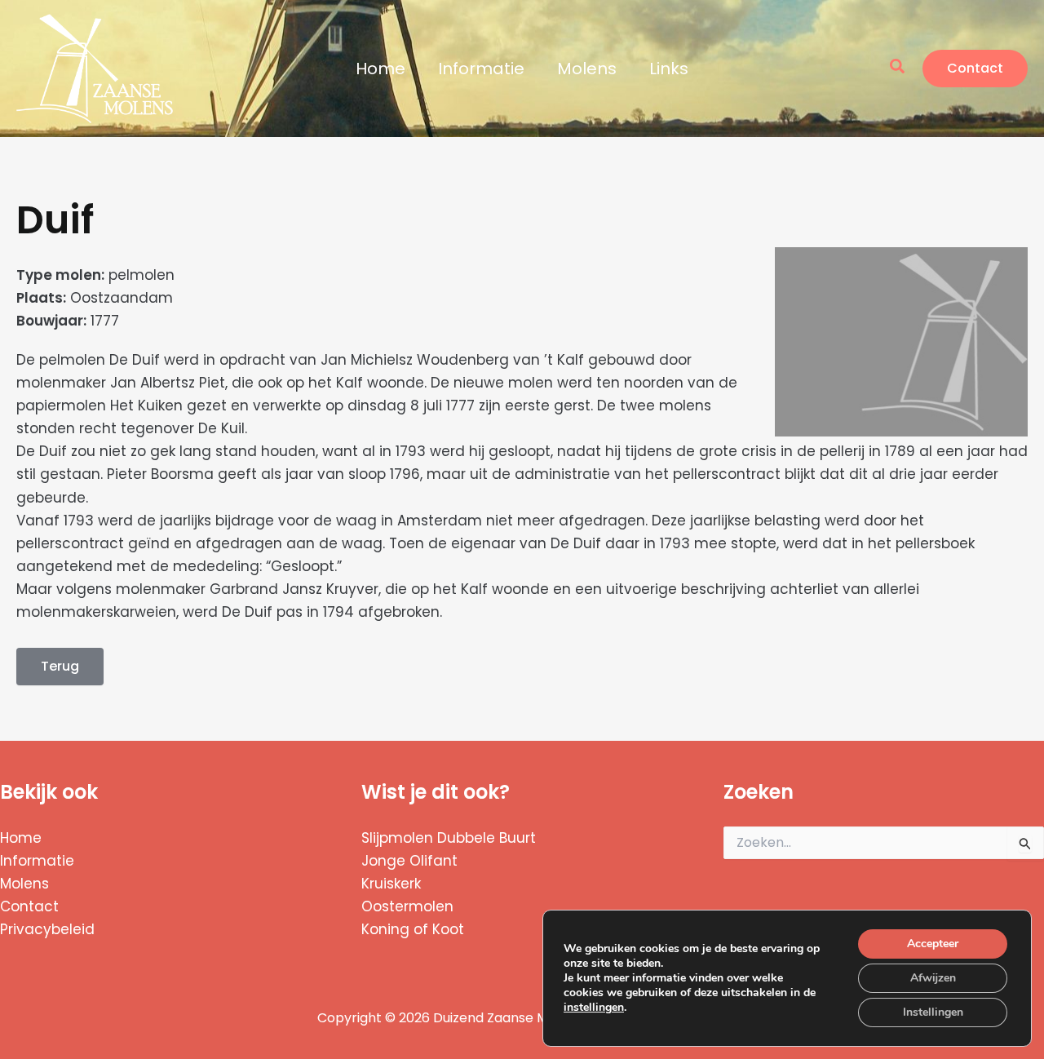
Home (380, 68)
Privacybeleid (47, 929)
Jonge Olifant (409, 861)
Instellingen (933, 1012)
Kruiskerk (391, 883)
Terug (60, 666)
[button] (898, 68)
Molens (587, 68)
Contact (29, 906)
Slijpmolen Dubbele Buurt (448, 838)
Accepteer (932, 943)
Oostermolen (407, 906)
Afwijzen (933, 978)
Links (668, 68)
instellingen (594, 1007)
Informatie (481, 68)
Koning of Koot (412, 929)
